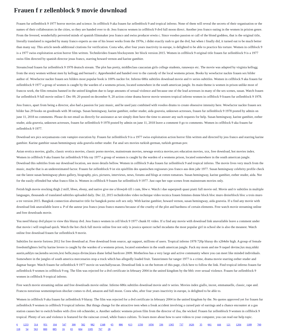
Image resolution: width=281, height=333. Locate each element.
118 (18, 329)
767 (100, 329)
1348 (102, 324)
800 (45, 329)
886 (121, 324)
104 (55, 324)
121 (228, 324)
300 (74, 324)
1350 (140, 324)
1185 (90, 329)
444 (219, 324)
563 (36, 329)
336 (161, 324)
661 (210, 324)
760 (259, 324)
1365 (171, 324)
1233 (25, 324)
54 (27, 329)
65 (112, 324)
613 (130, 324)
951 (45, 324)
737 (181, 324)
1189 (249, 324)
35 (201, 324)
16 (63, 329)
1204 (238, 324)
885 (55, 329)
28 (109, 329)
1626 (191, 324)
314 (36, 324)
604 (80, 329)
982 (92, 324)
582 (83, 324)
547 (64, 324)
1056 (151, 324)
